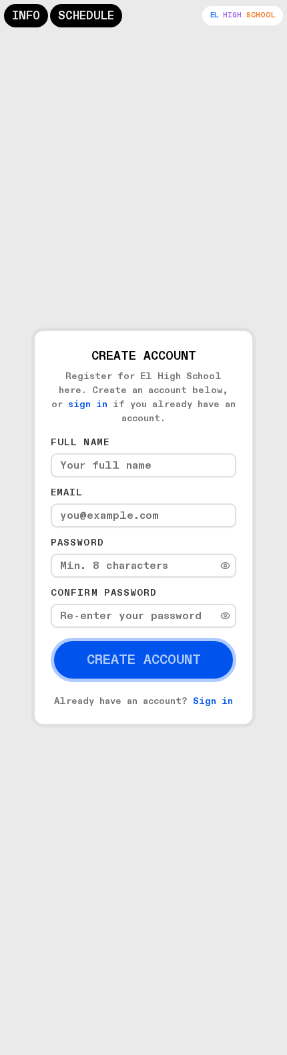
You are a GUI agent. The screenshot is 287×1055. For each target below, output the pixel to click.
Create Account (144, 659)
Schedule (86, 16)
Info (26, 16)
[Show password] (225, 566)
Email (67, 492)
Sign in (213, 701)
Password (77, 542)
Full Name (80, 442)
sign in (87, 404)
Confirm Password (104, 592)
